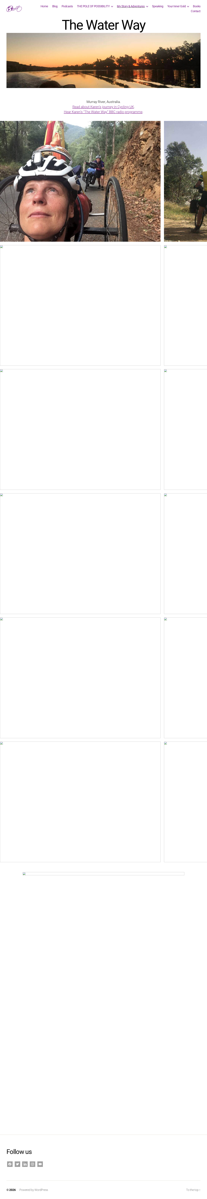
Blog (55, 6)
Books (197, 6)
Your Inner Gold (176, 6)
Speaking (157, 6)
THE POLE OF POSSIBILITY (93, 6)
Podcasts (67, 6)
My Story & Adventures (131, 6)
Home (44, 6)
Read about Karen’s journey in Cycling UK (103, 107)
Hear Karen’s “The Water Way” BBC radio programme (103, 112)
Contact (196, 11)
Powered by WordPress (33, 1190)
